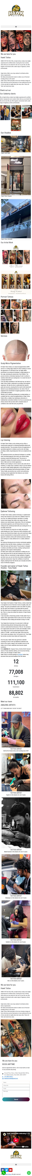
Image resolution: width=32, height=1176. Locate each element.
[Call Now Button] (4, 1173)
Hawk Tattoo (8, 1174)
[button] (16, 26)
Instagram (20, 654)
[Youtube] (10, 1170)
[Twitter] (7, 1170)
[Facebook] (3, 1170)
